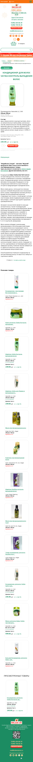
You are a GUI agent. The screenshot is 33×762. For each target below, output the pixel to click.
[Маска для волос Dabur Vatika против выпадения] (16, 611)
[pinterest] (22, 36)
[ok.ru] (16, 36)
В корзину (11, 145)
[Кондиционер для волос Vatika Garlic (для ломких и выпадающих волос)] (16, 575)
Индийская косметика (19, 60)
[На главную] (17, 8)
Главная (3, 60)
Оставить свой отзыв (19, 260)
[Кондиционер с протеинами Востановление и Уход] (16, 281)
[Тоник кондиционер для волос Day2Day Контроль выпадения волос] (16, 543)
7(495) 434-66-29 (16, 23)
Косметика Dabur (7, 62)
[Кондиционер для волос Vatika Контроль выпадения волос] (16, 688)
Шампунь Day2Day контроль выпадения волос (14, 490)
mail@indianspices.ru (16, 31)
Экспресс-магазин (17, 19)
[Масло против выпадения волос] (16, 418)
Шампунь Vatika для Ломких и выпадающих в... (15, 392)
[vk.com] (11, 36)
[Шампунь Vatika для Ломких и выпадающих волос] (16, 382)
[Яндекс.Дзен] (19, 36)
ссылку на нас (23, 726)
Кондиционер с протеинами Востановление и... (14, 292)
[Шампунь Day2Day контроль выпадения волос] (16, 480)
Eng (18, 39)
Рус (15, 39)
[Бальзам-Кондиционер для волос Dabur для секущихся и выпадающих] (16, 648)
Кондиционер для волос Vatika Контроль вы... (15, 698)
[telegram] (13, 36)
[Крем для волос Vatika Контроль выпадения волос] (16, 313)
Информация (5, 157)
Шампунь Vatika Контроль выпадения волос (13, 355)
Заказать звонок (16, 28)
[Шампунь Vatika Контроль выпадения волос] (16, 345)
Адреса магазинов (17, 17)
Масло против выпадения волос (15, 428)
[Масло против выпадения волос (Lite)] (16, 511)
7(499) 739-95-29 (16, 25)
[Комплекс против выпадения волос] (16, 448)
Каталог (10, 60)
